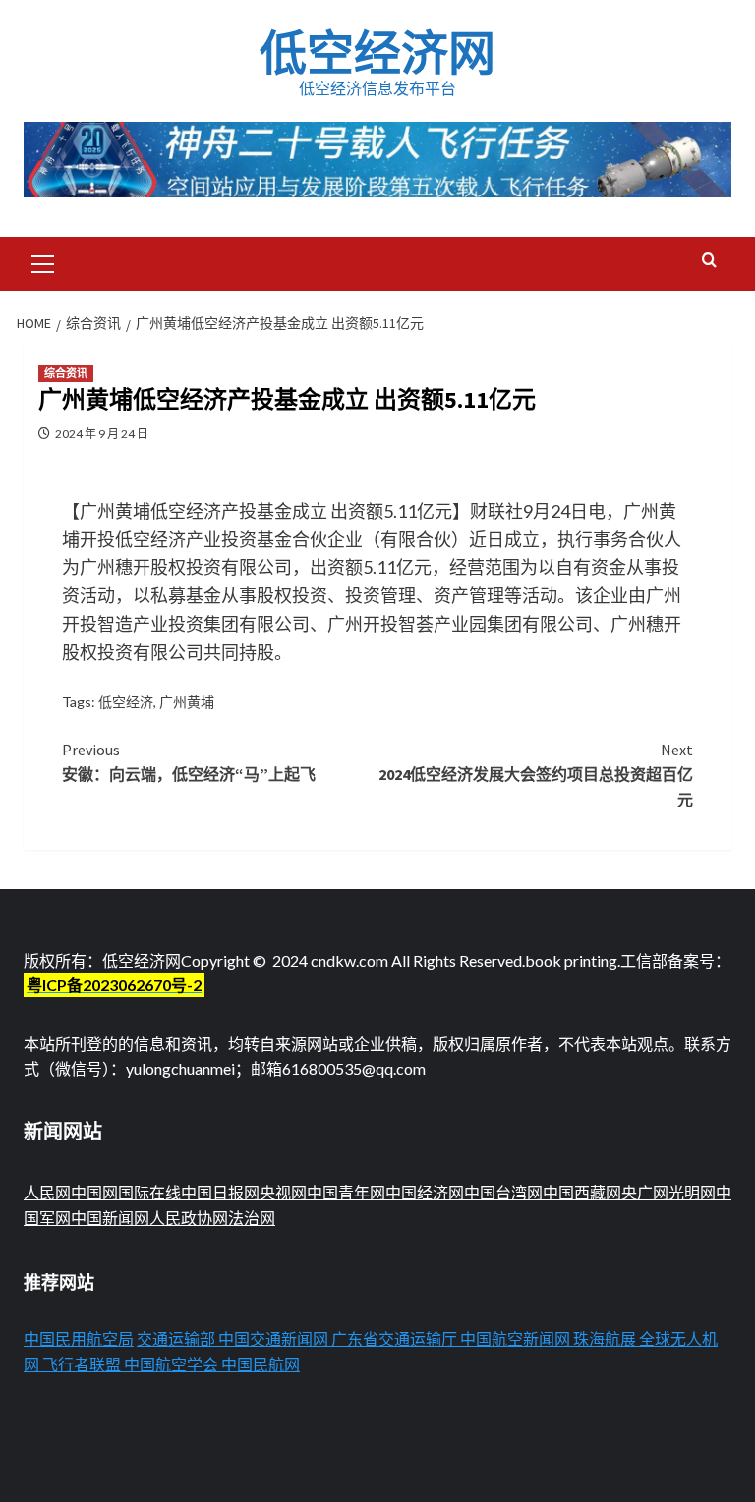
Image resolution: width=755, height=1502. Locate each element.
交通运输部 (176, 1338)
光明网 (692, 1192)
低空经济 (125, 702)
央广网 (644, 1192)
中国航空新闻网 (515, 1338)
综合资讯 (65, 373)
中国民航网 (260, 1364)
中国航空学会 (171, 1364)
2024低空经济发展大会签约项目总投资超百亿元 (535, 774)
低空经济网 (377, 53)
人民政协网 (188, 1217)
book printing (571, 960)
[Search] (709, 261)
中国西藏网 (582, 1192)
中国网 (94, 1192)
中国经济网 (424, 1192)
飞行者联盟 (81, 1364)
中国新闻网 (110, 1217)
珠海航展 (604, 1338)
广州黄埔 (186, 702)
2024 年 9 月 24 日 (101, 433)
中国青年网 (346, 1192)
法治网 (251, 1217)
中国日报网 (220, 1192)
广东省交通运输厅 (394, 1338)
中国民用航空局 (79, 1338)
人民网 (47, 1192)
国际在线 (149, 1192)
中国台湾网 (503, 1192)
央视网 (283, 1192)
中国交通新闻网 (273, 1338)
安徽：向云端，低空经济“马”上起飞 (189, 762)
